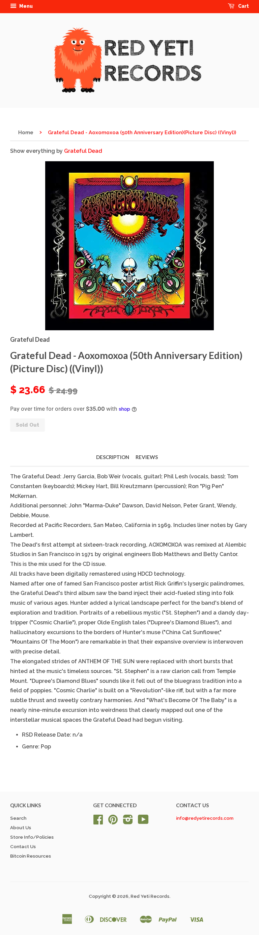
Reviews (147, 457)
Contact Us (23, 846)
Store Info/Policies (32, 837)
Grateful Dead (83, 151)
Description (112, 457)
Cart (243, 6)
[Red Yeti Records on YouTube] (143, 821)
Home (25, 132)
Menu (25, 6)
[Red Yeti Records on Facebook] (98, 821)
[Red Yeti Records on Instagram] (128, 821)
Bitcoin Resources (30, 856)
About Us (20, 827)
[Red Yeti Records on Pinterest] (113, 821)
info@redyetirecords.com (204, 818)
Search (18, 818)
